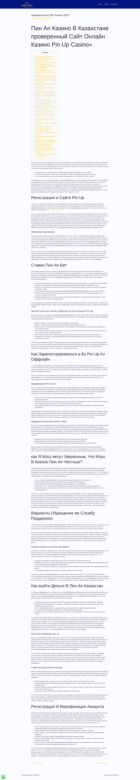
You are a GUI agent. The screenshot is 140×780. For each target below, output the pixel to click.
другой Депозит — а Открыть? (45, 113)
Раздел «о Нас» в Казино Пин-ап (46, 140)
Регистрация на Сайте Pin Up (45, 57)
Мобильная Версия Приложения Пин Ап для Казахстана (46, 102)
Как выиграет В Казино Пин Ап (45, 111)
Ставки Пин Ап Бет (42, 60)
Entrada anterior (37, 763)
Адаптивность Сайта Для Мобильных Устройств (44, 128)
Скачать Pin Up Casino (43, 99)
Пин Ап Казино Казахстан (44, 105)
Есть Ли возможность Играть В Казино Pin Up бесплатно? (45, 143)
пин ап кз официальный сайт (54, 210)
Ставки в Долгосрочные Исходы (46, 94)
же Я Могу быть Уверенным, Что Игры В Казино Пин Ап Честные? (46, 77)
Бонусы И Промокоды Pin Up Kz (46, 148)
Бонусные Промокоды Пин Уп (45, 92)
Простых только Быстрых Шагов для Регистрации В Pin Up (46, 63)
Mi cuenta (114, 4)
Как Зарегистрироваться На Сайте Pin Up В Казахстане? (46, 108)
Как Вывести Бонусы (42, 131)
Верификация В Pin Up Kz (44, 70)
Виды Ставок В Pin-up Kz (44, 146)
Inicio (100, 4)
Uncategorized (36, 18)
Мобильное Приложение (43, 59)
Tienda (106, 4)
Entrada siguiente (102, 763)
